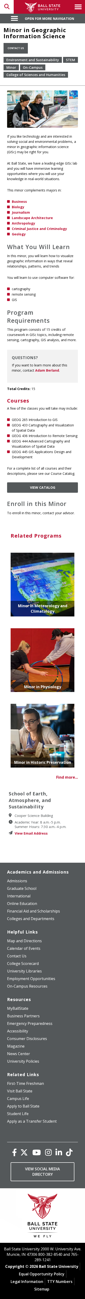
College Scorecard (23, 963)
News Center (18, 1053)
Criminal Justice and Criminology (39, 228)
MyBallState (17, 1008)
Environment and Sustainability (32, 60)
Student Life (18, 1113)
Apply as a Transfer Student (32, 1121)
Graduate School (21, 888)
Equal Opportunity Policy (41, 1274)
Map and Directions (24, 940)
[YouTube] (36, 1152)
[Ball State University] (42, 1216)
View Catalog (42, 487)
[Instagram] (48, 1152)
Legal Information (27, 1281)
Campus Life (18, 1098)
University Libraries (24, 971)
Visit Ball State (19, 1091)
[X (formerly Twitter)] (24, 1152)
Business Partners (23, 1016)
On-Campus (32, 67)
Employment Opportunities (31, 978)
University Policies (23, 1061)
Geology (19, 234)
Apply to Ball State (23, 1106)
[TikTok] (69, 1152)
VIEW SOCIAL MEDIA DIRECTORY (42, 1171)
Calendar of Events (23, 948)
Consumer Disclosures (27, 1038)
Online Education (22, 903)
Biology (18, 207)
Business (19, 201)
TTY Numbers (59, 1281)
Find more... (67, 777)
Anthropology (23, 223)
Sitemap (41, 1289)
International (18, 896)
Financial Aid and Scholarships (33, 911)
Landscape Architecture (32, 218)
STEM (70, 60)
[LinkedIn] (58, 1152)
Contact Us (16, 48)
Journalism (21, 212)
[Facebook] (14, 1152)
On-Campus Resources (27, 986)
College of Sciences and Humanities (35, 74)
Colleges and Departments (30, 918)
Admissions (17, 880)
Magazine (16, 1046)
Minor (11, 67)
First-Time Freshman (25, 1083)
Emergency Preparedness (29, 1023)
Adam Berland (47, 370)
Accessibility (17, 1031)
